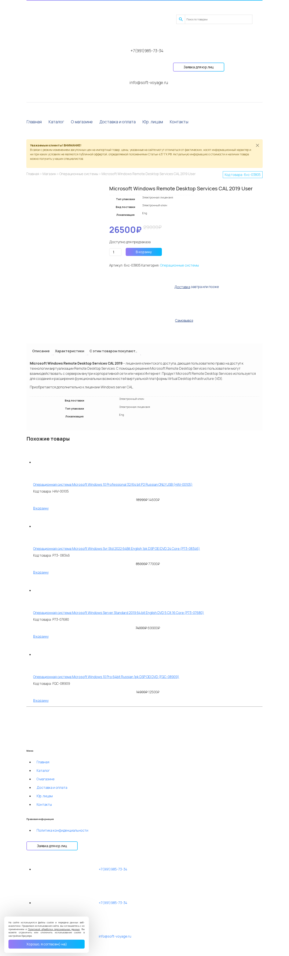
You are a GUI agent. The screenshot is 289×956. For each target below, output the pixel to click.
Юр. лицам (152, 122)
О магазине (82, 122)
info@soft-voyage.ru (148, 82)
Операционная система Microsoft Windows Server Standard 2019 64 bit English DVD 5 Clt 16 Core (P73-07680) (118, 612)
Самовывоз (184, 320)
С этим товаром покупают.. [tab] (113, 351)
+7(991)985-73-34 (147, 50)
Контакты (179, 122)
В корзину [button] (41, 508)
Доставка (182, 287)
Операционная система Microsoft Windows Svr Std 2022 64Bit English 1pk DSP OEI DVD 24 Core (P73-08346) (116, 548)
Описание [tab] (41, 351)
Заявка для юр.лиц (199, 67)
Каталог (56, 122)
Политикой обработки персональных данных (54, 929)
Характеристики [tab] (69, 351)
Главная (34, 122)
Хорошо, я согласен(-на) (46, 944)
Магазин (49, 173)
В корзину (144, 252)
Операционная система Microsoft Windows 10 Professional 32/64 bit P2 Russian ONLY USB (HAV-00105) (113, 484)
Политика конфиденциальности (62, 830)
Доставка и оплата (117, 122)
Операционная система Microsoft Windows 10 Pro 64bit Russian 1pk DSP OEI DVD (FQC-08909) (106, 676)
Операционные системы (78, 173)
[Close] (257, 145)
